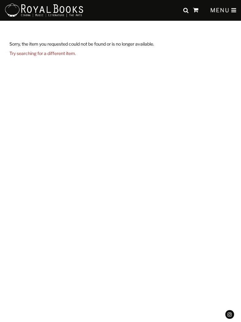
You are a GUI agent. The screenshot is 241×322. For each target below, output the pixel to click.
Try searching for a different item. (42, 53)
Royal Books (44, 10)
